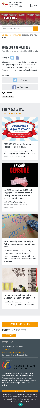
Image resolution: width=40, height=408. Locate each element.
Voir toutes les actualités (11, 113)
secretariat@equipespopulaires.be (13, 352)
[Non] (37, 400)
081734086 (5, 349)
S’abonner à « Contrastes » (20, 325)
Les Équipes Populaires (11, 35)
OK (21, 405)
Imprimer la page (8, 97)
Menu (35, 6)
